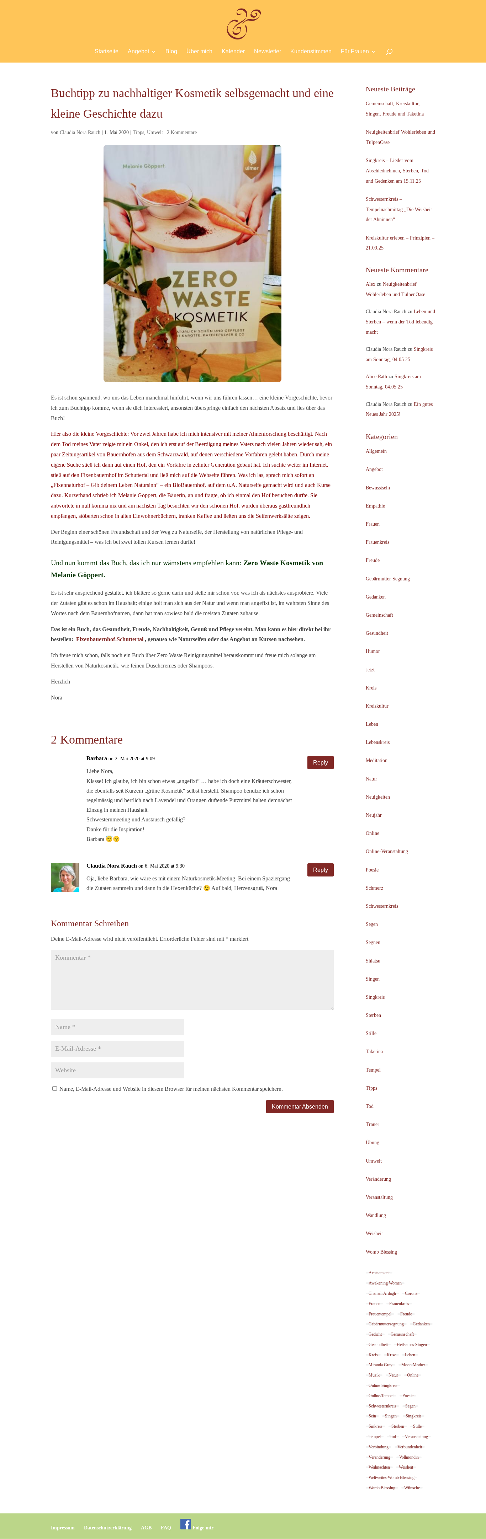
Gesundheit (377, 633)
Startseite (106, 51)
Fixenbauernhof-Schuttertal (109, 639)
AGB (146, 1527)
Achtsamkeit (379, 1272)
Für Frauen (355, 51)
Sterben (373, 1015)
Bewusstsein (378, 487)
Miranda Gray (380, 1365)
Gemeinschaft (379, 615)
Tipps (138, 132)
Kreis (371, 688)
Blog (171, 51)
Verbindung (379, 1447)
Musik (374, 1375)
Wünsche (412, 1488)
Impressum (63, 1527)
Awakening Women (385, 1283)
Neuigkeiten (378, 797)
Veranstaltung (379, 1197)
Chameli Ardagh (382, 1293)
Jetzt (370, 669)
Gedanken (376, 597)
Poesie (372, 870)
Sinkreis (375, 1426)
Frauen (373, 524)
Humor (373, 651)
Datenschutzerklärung (108, 1527)
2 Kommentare (182, 132)
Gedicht (375, 1334)
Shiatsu (373, 961)
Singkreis (375, 997)
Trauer (372, 1124)
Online (372, 833)
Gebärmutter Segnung (388, 578)
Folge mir (202, 1527)
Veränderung (378, 1179)
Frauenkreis (377, 542)
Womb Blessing (381, 1252)
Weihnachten (379, 1467)
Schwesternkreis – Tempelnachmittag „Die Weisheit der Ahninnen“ (399, 209)
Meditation (376, 760)
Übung (372, 1142)
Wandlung (376, 1215)
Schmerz (374, 888)
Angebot (138, 51)
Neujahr (374, 815)
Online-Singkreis (383, 1385)
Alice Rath (376, 376)
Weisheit (374, 1233)
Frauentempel (380, 1314)
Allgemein (376, 451)
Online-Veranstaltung (387, 851)
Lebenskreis (378, 742)
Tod (370, 1106)
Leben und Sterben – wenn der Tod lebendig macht (400, 322)
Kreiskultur (377, 706)
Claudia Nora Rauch (80, 132)
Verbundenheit (409, 1447)
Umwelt (155, 132)
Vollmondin (409, 1457)
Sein (372, 1416)
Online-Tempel (381, 1395)
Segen (372, 924)
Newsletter (267, 51)
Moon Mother (413, 1365)
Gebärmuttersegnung (386, 1324)
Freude (373, 560)
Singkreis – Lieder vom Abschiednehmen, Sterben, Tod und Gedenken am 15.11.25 (397, 171)
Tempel (373, 1070)
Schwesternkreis (382, 906)
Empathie (375, 506)
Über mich (199, 51)
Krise (391, 1355)
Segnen (373, 942)
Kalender (233, 51)
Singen (373, 979)
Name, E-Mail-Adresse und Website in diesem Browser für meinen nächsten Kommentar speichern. (171, 1089)
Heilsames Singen (412, 1344)
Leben (372, 724)
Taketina (374, 1051)
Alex (370, 284)
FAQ (166, 1527)
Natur (371, 779)
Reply (320, 763)
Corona (411, 1293)
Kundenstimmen (311, 51)
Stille (371, 1033)
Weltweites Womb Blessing (391, 1477)
